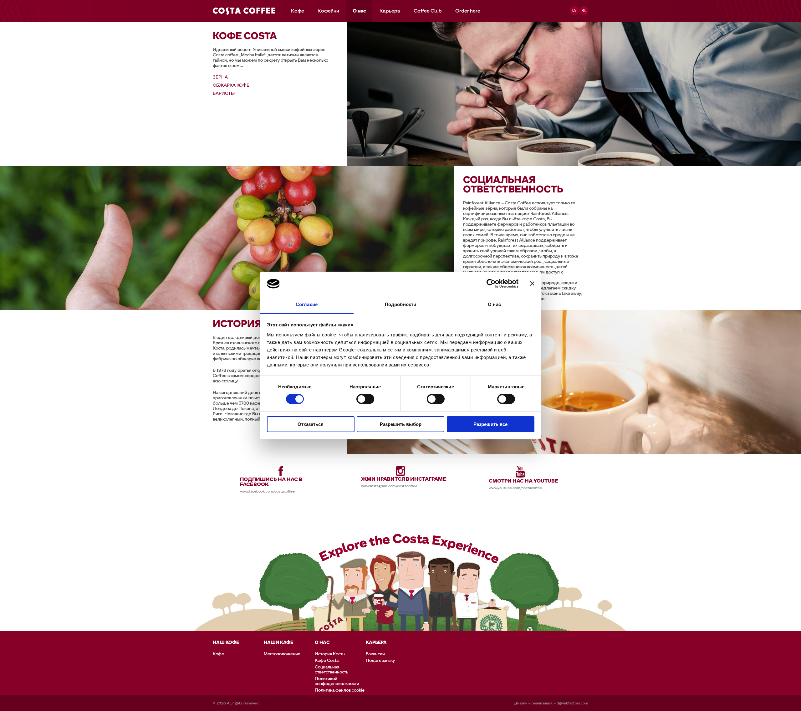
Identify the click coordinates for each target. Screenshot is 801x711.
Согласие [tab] (307, 304)
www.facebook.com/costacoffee (267, 491)
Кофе (297, 11)
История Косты (330, 654)
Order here (467, 11)
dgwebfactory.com (572, 703)
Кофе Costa (327, 660)
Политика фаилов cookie (340, 690)
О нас (359, 11)
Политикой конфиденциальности (337, 681)
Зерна (220, 77)
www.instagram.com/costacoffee (389, 486)
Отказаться (311, 424)
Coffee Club (428, 11)
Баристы (224, 93)
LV (574, 10)
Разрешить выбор (400, 424)
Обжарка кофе (231, 85)
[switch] (365, 399)
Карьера (390, 11)
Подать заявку (380, 660)
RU (584, 10)
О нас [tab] (494, 304)
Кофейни (328, 11)
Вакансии (375, 654)
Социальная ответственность (331, 669)
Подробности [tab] (400, 304)
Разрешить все (490, 424)
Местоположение (282, 654)
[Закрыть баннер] (532, 283)
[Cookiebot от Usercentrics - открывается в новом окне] (491, 283)
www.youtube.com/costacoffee (515, 488)
